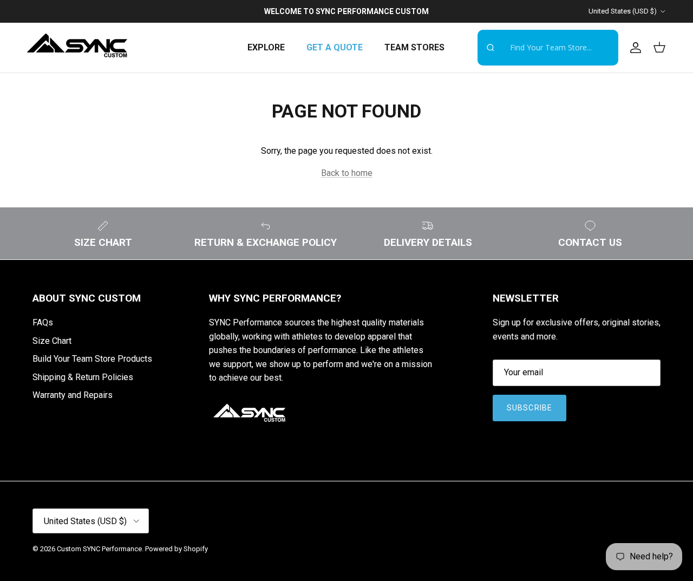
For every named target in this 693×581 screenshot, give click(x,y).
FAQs (42, 322)
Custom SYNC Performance (99, 549)
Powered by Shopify (176, 549)
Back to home (346, 173)
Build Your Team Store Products (92, 359)
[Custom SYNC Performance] (77, 48)
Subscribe (529, 407)
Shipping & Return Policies (82, 377)
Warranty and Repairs (72, 395)
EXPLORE (266, 47)
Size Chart (51, 341)
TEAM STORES (414, 47)
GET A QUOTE (334, 47)
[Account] (633, 47)
